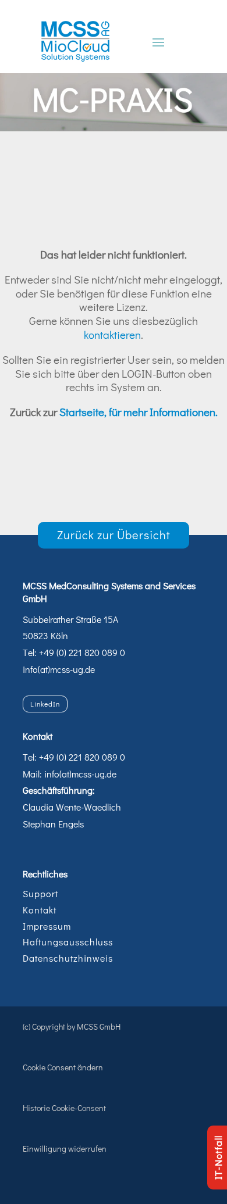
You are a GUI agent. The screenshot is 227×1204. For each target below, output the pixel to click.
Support (40, 893)
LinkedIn (45, 703)
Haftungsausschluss (68, 942)
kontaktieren (112, 334)
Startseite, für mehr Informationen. (138, 411)
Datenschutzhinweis (68, 958)
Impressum (47, 926)
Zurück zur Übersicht (114, 534)
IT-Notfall (218, 1157)
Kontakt (39, 910)
